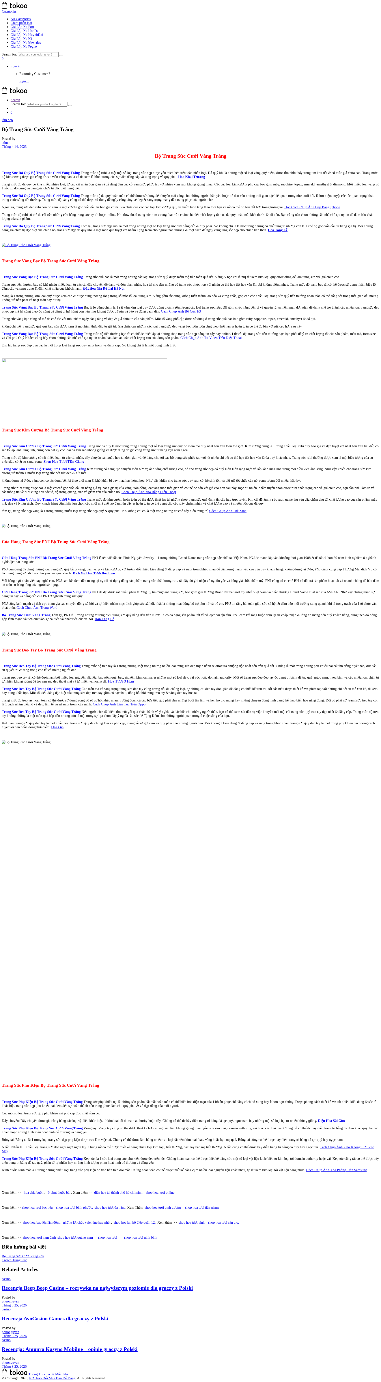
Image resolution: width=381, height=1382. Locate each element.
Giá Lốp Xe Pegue (24, 46)
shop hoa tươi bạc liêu (37, 1207)
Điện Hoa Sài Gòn (331, 1121)
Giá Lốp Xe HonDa (25, 31)
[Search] (61, 55)
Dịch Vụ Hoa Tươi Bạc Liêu (94, 573)
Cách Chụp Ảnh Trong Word (37, 607)
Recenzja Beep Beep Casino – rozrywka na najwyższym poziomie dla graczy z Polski (97, 1288)
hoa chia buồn (33, 1192)
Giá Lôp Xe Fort (22, 27)
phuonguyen (10, 1301)
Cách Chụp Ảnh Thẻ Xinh (228, 511)
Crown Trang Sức (14, 1260)
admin (6, 142)
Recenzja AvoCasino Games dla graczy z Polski (55, 1318)
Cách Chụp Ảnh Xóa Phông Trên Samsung (336, 1170)
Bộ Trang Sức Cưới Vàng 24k (23, 1256)
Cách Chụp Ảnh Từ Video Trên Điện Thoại (211, 338)
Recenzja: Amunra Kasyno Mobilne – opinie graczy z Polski (70, 1349)
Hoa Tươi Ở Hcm (121, 681)
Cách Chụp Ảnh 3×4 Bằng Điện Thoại (148, 492)
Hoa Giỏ (57, 727)
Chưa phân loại (21, 23)
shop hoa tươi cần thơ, (223, 1222)
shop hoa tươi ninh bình (140, 1237)
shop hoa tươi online (160, 1192)
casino (6, 1279)
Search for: (9, 54)
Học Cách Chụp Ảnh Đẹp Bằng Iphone (312, 207)
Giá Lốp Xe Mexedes (26, 42)
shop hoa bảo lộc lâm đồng (41, 1222)
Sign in (16, 66)
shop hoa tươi (107, 1237)
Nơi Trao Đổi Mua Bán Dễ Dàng (52, 1378)
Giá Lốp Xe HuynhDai (27, 35)
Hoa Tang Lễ (278, 230)
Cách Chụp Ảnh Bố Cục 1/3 (181, 311)
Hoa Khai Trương (191, 177)
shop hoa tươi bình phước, (74, 1207)
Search (15, 100)
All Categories (21, 19)
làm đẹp (7, 120)
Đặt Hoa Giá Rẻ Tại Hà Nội (103, 288)
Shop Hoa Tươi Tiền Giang (63, 461)
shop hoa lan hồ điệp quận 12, (135, 1222)
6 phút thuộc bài (58, 1192)
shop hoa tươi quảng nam (76, 1237)
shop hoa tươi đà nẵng (110, 1207)
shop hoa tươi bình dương (163, 1207)
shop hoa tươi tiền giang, (202, 1207)
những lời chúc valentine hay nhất (86, 1222)
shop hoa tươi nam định (39, 1237)
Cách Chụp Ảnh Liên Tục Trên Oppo (119, 704)
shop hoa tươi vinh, (191, 1222)
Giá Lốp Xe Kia (22, 39)
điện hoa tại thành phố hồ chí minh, (119, 1192)
